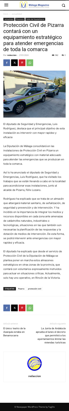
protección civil (34, 288)
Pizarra (21, 288)
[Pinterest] (22, 62)
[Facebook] (6, 62)
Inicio (5, 13)
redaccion (11, 55)
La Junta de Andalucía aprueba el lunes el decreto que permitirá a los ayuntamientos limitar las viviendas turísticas (51, 335)
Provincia (20, 19)
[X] (14, 62)
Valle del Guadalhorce (35, 19)
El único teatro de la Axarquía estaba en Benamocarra (14, 332)
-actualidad (16, 13)
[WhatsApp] (29, 62)
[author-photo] (34, 371)
